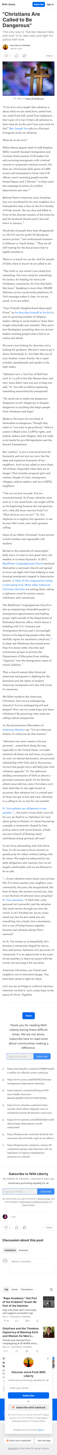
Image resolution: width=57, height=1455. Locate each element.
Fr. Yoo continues (13, 900)
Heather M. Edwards (20, 45)
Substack (13, 1448)
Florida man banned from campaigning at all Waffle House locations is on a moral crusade (20, 1342)
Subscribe (39, 4)
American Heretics (14, 730)
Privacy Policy (38, 1420)
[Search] (51, 1289)
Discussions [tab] (27, 1289)
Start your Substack (20, 1440)
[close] (47, 1358)
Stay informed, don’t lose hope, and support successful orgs (20, 1311)
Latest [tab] (14, 1289)
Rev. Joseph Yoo (18, 129)
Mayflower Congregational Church (23, 564)
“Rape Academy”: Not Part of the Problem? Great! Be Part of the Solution (20, 1302)
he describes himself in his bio (33, 313)
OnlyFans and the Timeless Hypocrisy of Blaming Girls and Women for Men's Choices (21, 1332)
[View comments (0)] (17, 56)
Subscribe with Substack (30, 1407)
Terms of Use (44, 1198)
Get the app (44, 1440)
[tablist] (16, 1250)
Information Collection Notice (34, 1201)
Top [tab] (6, 1289)
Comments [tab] (10, 1250)
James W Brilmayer (34, 98)
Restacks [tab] (23, 1250)
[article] (28, 1309)
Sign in (50, 4)
